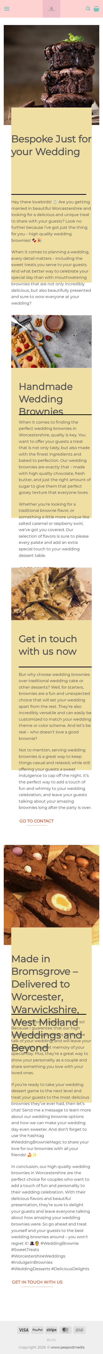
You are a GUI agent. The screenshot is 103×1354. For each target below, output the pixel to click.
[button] (7, 9)
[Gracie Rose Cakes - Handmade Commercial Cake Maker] (51, 9)
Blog (51, 1340)
